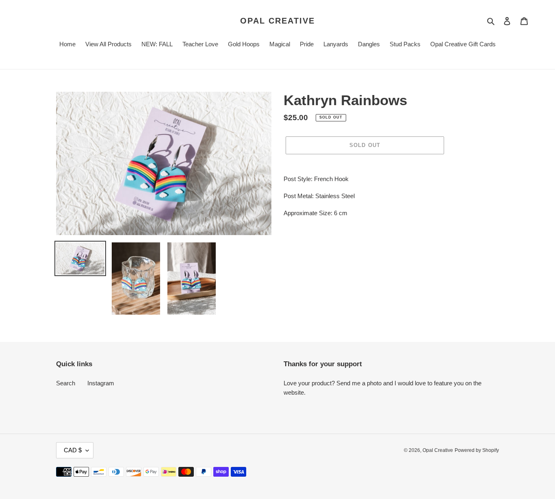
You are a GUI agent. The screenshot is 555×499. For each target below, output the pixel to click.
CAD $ (73, 450)
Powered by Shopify (477, 450)
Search (65, 383)
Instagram (100, 383)
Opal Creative (277, 20)
